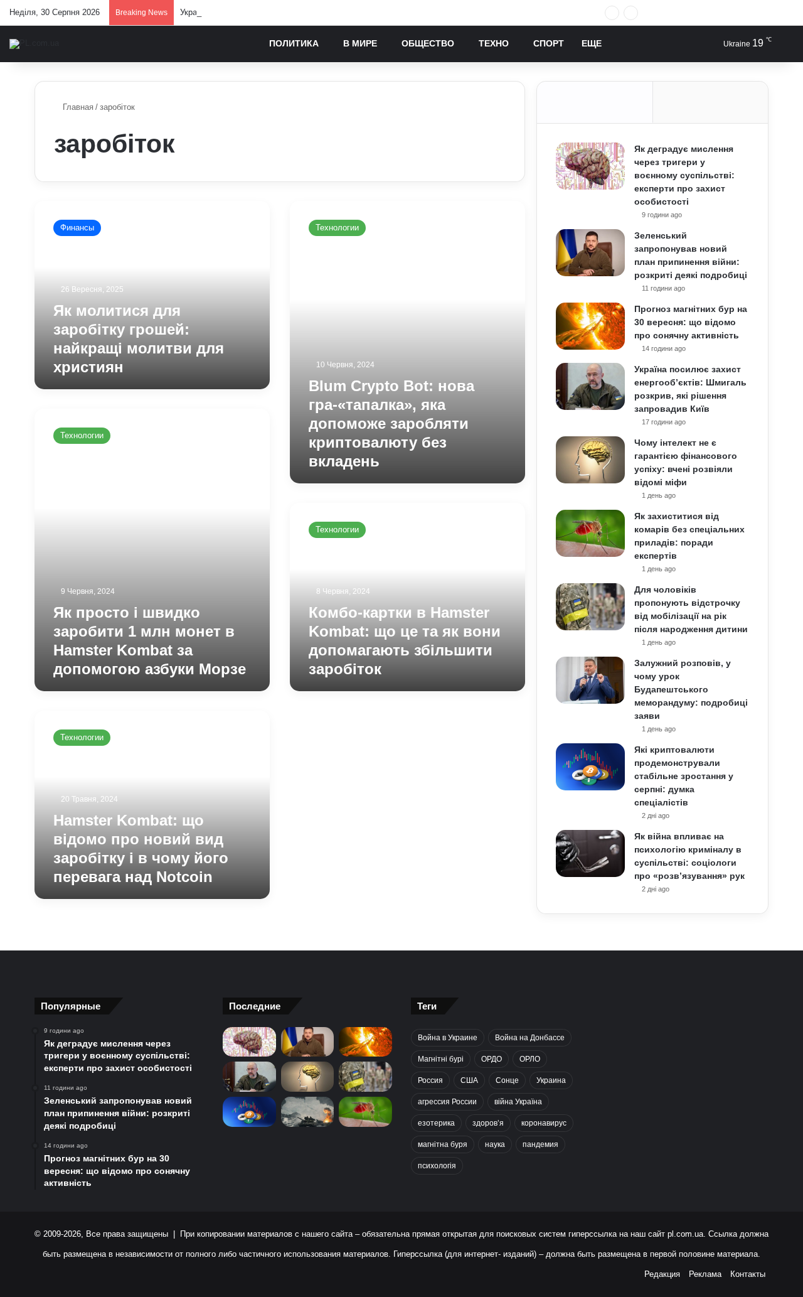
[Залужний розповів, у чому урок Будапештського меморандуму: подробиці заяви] (590, 680)
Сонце (507, 1080)
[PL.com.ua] (34, 44)
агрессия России (447, 1101)
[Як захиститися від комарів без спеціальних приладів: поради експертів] (590, 533)
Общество (428, 43)
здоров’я (488, 1123)
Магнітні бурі (441, 1059)
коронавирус (543, 1123)
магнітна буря (442, 1144)
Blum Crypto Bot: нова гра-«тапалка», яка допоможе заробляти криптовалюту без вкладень (391, 423)
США (469, 1080)
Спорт (548, 43)
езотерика (436, 1123)
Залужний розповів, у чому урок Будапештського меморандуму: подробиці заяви (691, 689)
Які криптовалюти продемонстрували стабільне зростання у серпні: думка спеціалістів (683, 776)
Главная (76, 107)
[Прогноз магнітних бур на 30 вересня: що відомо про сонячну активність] (590, 326)
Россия (430, 1080)
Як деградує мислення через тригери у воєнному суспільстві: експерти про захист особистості (684, 175)
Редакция (662, 1274)
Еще (592, 43)
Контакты (747, 1274)
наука (495, 1144)
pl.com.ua (685, 1234)
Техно (494, 43)
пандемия (540, 1144)
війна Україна (518, 1101)
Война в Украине (447, 1037)
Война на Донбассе (530, 1037)
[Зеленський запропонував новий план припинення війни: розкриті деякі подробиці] (590, 252)
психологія (437, 1165)
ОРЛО (529, 1059)
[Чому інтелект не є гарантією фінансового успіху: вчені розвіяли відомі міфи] (590, 459)
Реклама (705, 1274)
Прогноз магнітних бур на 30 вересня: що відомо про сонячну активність (690, 322)
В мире (360, 43)
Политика (294, 43)
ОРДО (491, 1059)
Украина (551, 1080)
